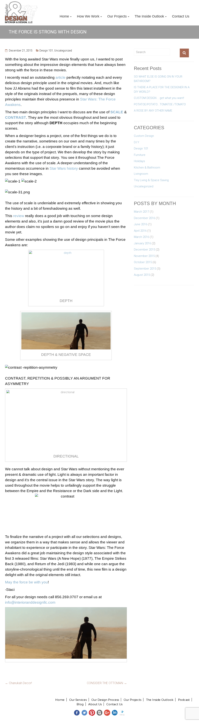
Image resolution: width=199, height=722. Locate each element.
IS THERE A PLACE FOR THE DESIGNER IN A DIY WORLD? (161, 89)
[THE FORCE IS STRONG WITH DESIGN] (66, 609)
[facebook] (76, 712)
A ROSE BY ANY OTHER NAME (153, 110)
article (60, 77)
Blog (80, 704)
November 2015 (144, 256)
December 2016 (144, 218)
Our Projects (117, 16)
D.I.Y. (136, 142)
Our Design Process (105, 699)
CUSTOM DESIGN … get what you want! (159, 98)
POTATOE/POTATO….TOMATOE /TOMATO (160, 104)
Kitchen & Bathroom (147, 167)
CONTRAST (15, 117)
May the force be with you (26, 582)
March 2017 (141, 211)
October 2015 (143, 262)
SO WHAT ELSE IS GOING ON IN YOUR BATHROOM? (158, 79)
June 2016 (140, 224)
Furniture (139, 155)
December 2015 (144, 249)
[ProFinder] (122, 712)
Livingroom (141, 173)
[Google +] (107, 712)
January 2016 (142, 243)
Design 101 (46, 50)
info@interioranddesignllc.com (30, 602)
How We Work (88, 16)
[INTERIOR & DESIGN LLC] (21, 3)
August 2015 (142, 275)
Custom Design (144, 136)
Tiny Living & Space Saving (151, 180)
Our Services (78, 699)
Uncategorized (63, 50)
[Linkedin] (114, 712)
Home (64, 16)
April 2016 (140, 230)
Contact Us (180, 16)
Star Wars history (64, 168)
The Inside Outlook (149, 16)
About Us (95, 704)
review (18, 216)
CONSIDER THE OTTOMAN (107, 683)
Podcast (184, 699)
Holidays (139, 161)
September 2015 (145, 268)
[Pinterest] (91, 712)
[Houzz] (99, 712)
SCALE (116, 112)
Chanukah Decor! (18, 683)
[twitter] (84, 712)
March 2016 (141, 237)
